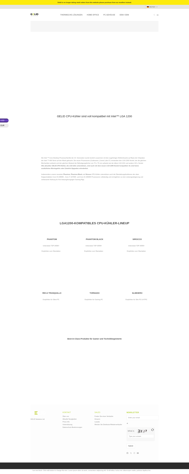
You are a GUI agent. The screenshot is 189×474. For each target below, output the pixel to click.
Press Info (66, 422)
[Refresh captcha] (152, 429)
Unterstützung (67, 424)
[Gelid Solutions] (34, 15)
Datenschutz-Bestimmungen (72, 427)
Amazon (97, 419)
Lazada (97, 422)
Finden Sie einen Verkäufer (103, 416)
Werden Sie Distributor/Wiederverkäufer (108, 424)
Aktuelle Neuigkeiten (70, 419)
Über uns (66, 416)
